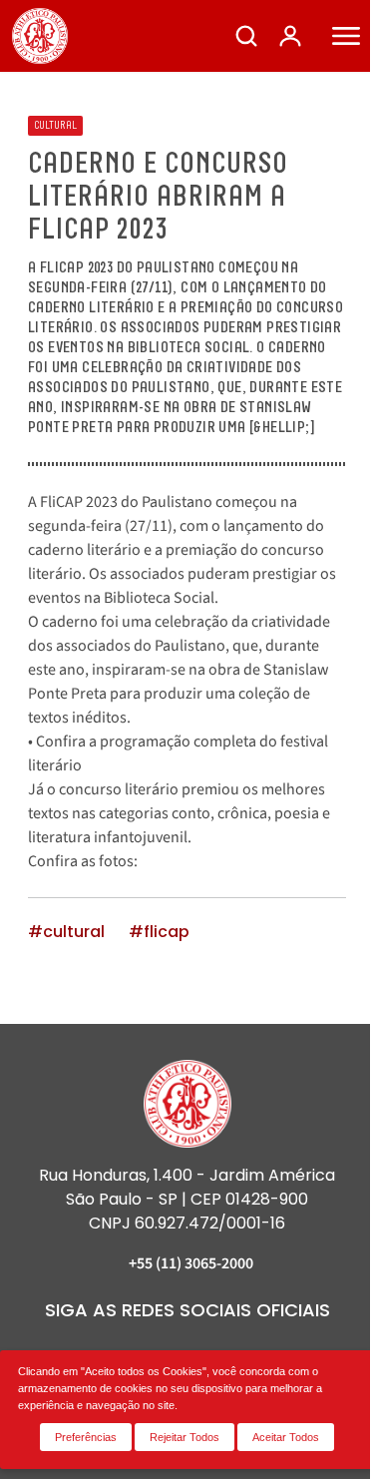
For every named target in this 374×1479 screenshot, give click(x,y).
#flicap (159, 932)
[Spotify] (223, 1349)
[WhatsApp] (295, 1349)
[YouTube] (187, 1349)
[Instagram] (80, 1349)
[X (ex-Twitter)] (259, 1349)
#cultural (66, 932)
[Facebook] (116, 1349)
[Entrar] (290, 36)
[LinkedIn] (152, 1349)
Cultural (55, 125)
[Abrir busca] (246, 36)
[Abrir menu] (346, 36)
